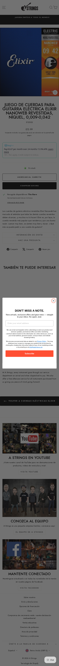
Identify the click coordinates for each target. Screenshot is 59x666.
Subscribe (29, 354)
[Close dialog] (53, 300)
